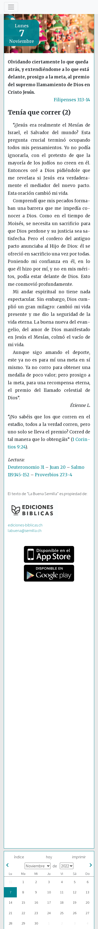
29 (23, 923)
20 (87, 902)
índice (19, 856)
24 (49, 913)
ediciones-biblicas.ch (25, 525)
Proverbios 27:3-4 (53, 475)
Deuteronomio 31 (26, 467)
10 (49, 892)
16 (36, 902)
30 (36, 923)
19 (74, 902)
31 (10, 882)
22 (23, 913)
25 (62, 913)
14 (10, 902)
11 (62, 892)
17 (49, 902)
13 (87, 892)
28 (10, 923)
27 (87, 913)
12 (74, 892)
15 (23, 902)
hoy (49, 856)
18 (62, 902)
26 (74, 913)
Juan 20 (58, 467)
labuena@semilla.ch (24, 530)
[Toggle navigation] (11, 7)
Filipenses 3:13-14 (72, 100)
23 (36, 913)
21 (10, 913)
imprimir (79, 856)
